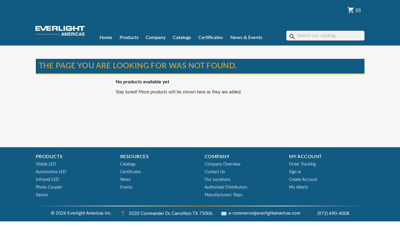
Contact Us (215, 172)
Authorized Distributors (226, 187)
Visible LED (46, 164)
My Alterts (298, 187)
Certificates (210, 37)
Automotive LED (51, 172)
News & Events (246, 37)
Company (156, 37)
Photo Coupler (49, 187)
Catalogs (182, 37)
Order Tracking (302, 164)
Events (126, 187)
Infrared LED (47, 180)
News (125, 180)
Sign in (295, 172)
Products (129, 37)
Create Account (303, 180)
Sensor (42, 195)
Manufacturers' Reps (223, 195)
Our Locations (217, 180)
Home (105, 37)
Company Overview (222, 164)
